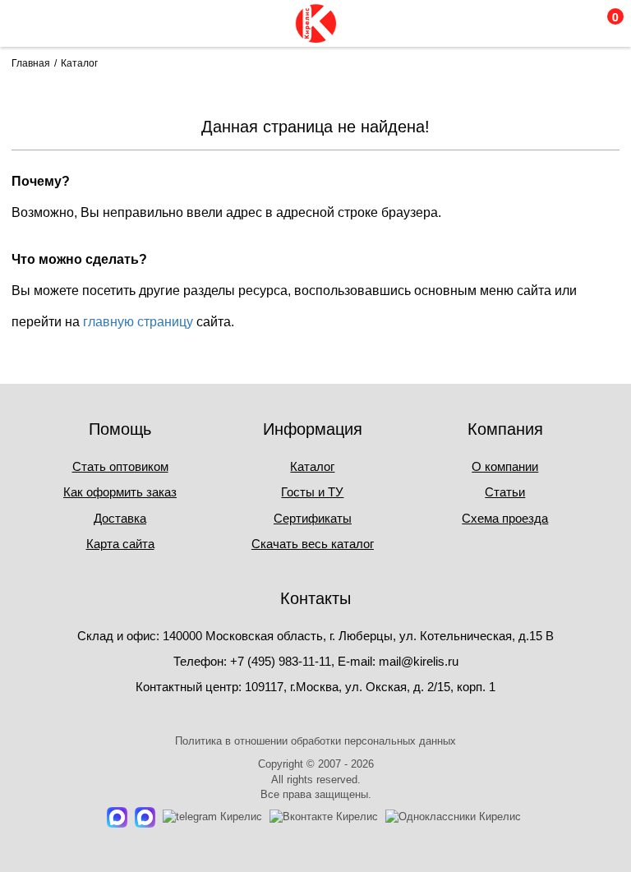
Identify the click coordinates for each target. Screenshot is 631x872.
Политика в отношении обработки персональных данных (315, 741)
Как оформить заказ (120, 492)
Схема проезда (505, 518)
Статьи (505, 492)
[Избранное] (569, 23)
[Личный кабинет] (535, 23)
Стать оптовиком (120, 466)
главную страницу (138, 322)
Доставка (120, 518)
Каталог (312, 466)
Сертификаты (313, 518)
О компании (505, 466)
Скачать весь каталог (312, 544)
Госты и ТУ (312, 492)
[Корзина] (605, 23)
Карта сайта (120, 544)
